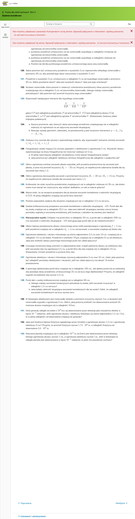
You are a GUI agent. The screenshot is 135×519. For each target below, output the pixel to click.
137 (22, 257)
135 (22, 234)
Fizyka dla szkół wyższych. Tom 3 (20, 12)
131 (22, 201)
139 (22, 280)
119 (22, 36)
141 (22, 310)
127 (22, 164)
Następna (120, 503)
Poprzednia (26, 503)
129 (22, 184)
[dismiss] (131, 31)
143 (22, 333)
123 (22, 98)
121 (22, 79)
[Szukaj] (91, 24)
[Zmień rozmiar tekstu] (129, 24)
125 (22, 140)
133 (22, 217)
